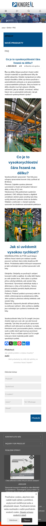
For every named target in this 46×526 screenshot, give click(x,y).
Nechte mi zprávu (33, 66)
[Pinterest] (19, 343)
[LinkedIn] (23, 343)
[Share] (28, 343)
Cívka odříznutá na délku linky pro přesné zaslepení (22, 481)
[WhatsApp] (15, 343)
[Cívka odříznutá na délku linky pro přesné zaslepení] (22, 467)
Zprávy (9, 28)
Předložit (36, 418)
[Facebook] (6, 343)
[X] (11, 343)
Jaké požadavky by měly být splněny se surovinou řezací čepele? (23, 360)
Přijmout (27, 520)
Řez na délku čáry (12, 72)
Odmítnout (13, 520)
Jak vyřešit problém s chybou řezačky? (19, 353)
